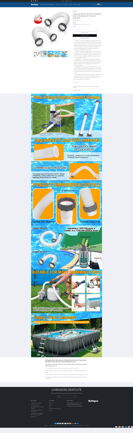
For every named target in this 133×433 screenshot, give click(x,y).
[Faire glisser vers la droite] (69, 54)
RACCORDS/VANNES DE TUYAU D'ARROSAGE (37, 411)
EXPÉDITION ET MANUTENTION (55, 408)
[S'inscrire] (75, 396)
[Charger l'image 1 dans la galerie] (37, 54)
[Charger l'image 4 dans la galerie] (57, 54)
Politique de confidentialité (63, 425)
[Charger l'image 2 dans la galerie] (43, 54)
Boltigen (46, 425)
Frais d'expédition (76, 24)
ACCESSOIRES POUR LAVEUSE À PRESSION (37, 408)
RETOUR (50, 410)
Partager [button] (75, 82)
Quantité (74, 26)
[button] (48, 4)
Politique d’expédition (80, 425)
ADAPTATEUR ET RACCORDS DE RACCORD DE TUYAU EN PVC (37, 414)
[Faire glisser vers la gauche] (32, 54)
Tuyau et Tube (33, 416)
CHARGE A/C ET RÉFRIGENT (36, 403)
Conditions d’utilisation (72, 425)
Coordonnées (86, 425)
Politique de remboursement (53, 425)
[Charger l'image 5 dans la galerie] (64, 54)
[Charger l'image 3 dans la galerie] (50, 54)
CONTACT (51, 403)
